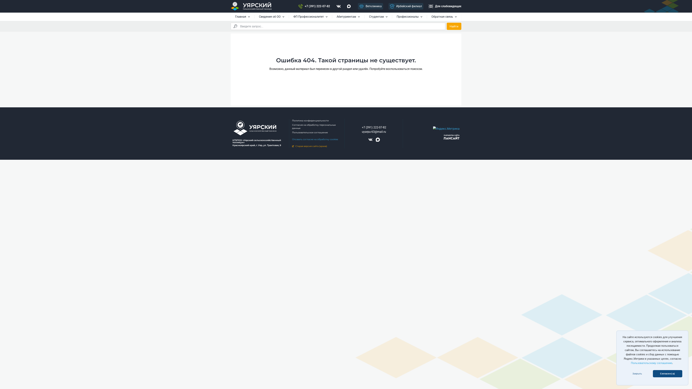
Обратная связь (442, 16)
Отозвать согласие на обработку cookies (315, 139)
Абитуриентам (346, 16)
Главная (240, 16)
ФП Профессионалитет (308, 16)
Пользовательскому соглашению (651, 363)
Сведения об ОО (270, 16)
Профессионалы (408, 16)
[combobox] (338, 26)
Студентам (376, 16)
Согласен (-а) (667, 373)
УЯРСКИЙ (257, 5)
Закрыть (637, 373)
